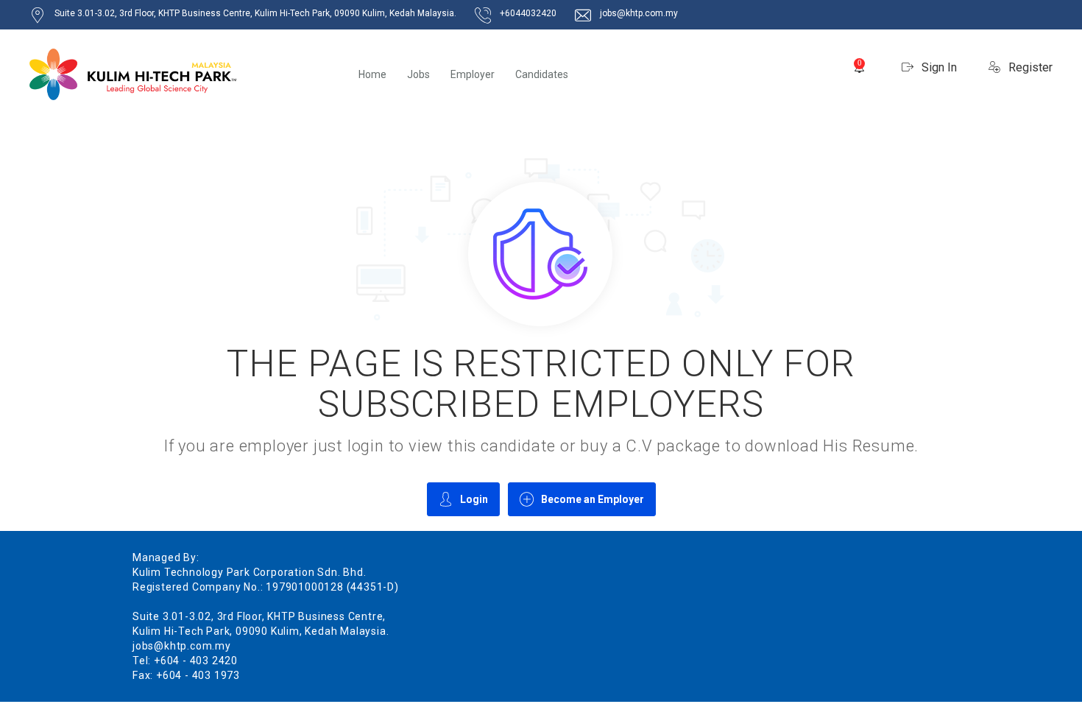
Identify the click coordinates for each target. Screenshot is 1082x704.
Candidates (541, 74)
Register (1029, 67)
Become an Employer (592, 499)
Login (474, 499)
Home (372, 74)
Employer (472, 74)
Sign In (938, 67)
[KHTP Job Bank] (132, 74)
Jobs (418, 74)
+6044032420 (528, 13)
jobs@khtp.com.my (639, 13)
